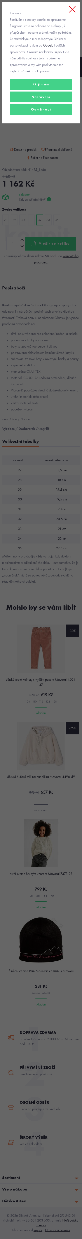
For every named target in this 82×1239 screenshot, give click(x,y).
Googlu (48, 45)
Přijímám (41, 84)
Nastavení (41, 97)
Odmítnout (41, 109)
